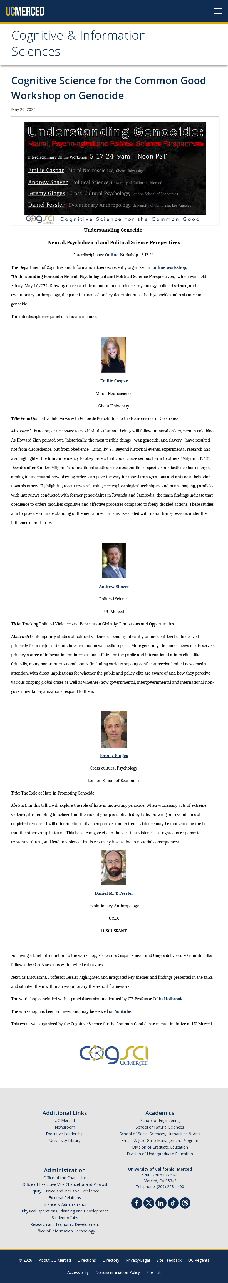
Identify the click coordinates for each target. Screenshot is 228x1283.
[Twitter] (149, 1202)
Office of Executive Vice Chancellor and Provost (65, 1184)
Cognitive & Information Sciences (79, 45)
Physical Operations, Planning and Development (65, 1211)
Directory (111, 1260)
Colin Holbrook (167, 998)
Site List (154, 1272)
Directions (87, 1260)
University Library (64, 1140)
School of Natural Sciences (160, 1127)
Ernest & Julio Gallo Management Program (160, 1140)
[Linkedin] (161, 1203)
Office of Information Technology (64, 1231)
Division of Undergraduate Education (160, 1153)
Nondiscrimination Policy (117, 1272)
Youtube (123, 1011)
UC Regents (198, 1260)
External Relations (65, 1197)
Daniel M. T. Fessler (114, 893)
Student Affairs (65, 1217)
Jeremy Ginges (114, 755)
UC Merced (65, 1120)
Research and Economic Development (64, 1224)
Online (111, 254)
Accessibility (78, 1272)
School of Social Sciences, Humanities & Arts (160, 1133)
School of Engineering (160, 1120)
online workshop (169, 267)
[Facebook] (136, 1203)
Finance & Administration (65, 1204)
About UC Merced (55, 1260)
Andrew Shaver (114, 586)
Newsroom (65, 1127)
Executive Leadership (65, 1133)
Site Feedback (169, 1260)
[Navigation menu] (218, 11)
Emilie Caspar (114, 381)
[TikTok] (173, 1202)
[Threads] (185, 1202)
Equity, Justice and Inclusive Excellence (65, 1191)
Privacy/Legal (138, 1260)
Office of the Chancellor (64, 1177)
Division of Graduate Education (160, 1147)
